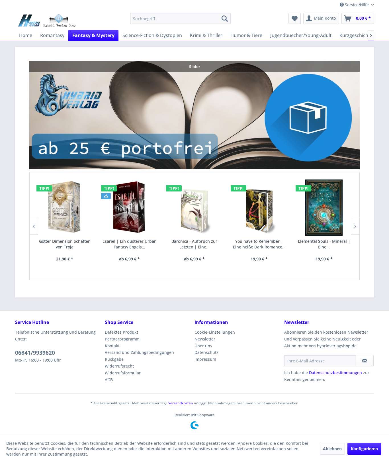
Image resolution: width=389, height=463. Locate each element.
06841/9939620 (35, 352)
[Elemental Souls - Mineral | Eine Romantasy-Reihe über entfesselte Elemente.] (324, 208)
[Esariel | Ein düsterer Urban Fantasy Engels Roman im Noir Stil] (129, 208)
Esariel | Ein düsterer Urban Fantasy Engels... (130, 244)
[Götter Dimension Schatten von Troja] (65, 208)
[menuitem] (180, 18)
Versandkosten (180, 403)
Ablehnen (332, 448)
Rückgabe (114, 359)
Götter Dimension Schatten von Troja (65, 244)
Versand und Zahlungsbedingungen (139, 352)
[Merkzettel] (294, 18)
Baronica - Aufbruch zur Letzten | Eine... (194, 244)
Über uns (203, 345)
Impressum (205, 359)
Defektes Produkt (121, 332)
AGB (109, 379)
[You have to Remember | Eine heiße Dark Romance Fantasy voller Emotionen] (259, 208)
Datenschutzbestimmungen (335, 372)
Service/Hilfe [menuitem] (357, 4)
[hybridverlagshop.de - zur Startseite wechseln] (47, 20)
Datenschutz (206, 352)
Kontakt (112, 345)
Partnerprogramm (122, 339)
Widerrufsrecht (119, 366)
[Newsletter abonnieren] (365, 360)
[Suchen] (225, 18)
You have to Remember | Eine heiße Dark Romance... (259, 244)
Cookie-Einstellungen (215, 332)
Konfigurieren (364, 448)
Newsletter (205, 339)
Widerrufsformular (123, 373)
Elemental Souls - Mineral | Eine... (324, 244)
